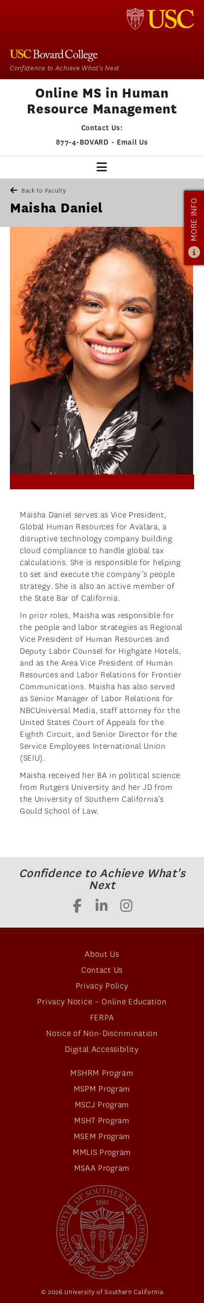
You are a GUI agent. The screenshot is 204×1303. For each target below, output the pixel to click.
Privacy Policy (102, 986)
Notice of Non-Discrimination (102, 1033)
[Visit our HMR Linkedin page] (102, 907)
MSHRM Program (101, 1073)
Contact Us (102, 970)
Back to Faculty (43, 190)
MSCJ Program (102, 1104)
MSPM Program (102, 1089)
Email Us (132, 142)
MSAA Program (102, 1168)
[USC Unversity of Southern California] (102, 1232)
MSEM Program (102, 1136)
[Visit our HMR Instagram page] (126, 907)
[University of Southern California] (160, 19)
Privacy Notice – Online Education (101, 1001)
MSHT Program (101, 1120)
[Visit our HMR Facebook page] (77, 907)
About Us (102, 954)
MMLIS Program (102, 1152)
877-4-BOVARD (82, 142)
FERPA (102, 1017)
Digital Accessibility (102, 1049)
